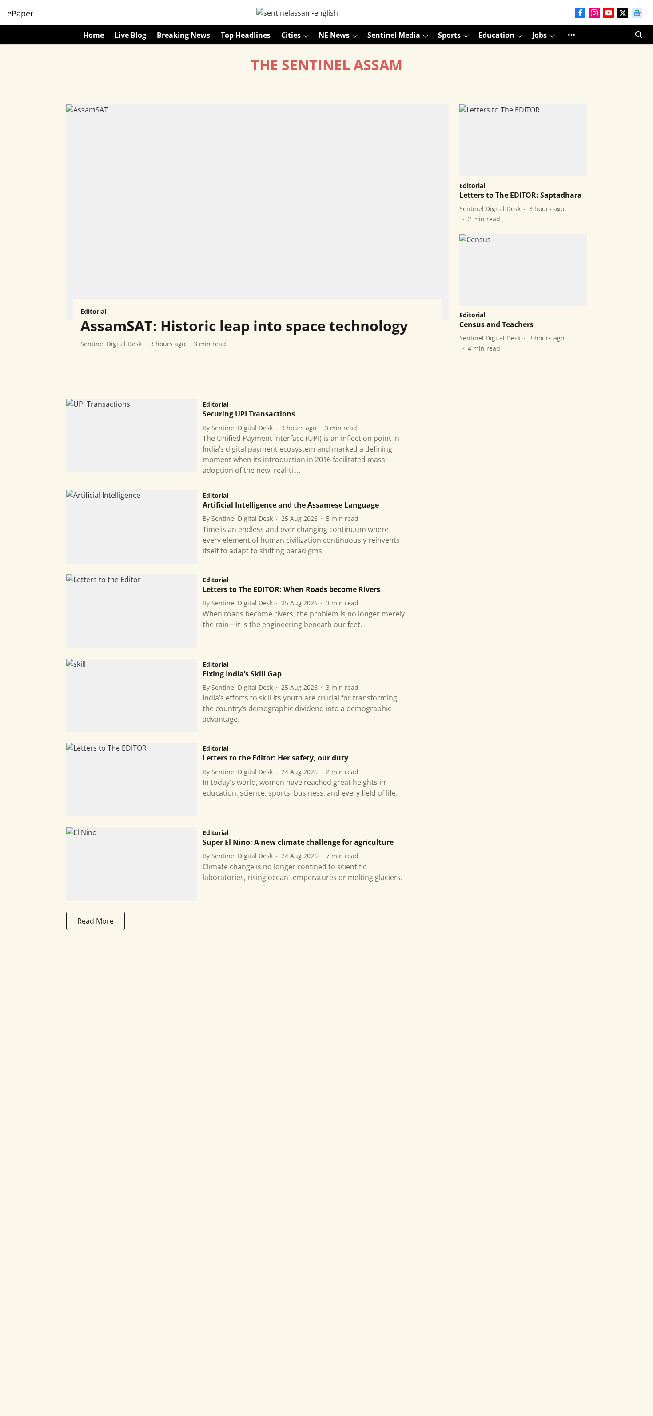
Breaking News (183, 35)
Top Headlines (246, 35)
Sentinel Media (393, 35)
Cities (291, 35)
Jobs (539, 35)
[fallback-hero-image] (257, 212)
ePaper (20, 13)
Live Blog (130, 35)
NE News (334, 35)
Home (93, 35)
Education (496, 35)
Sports (449, 35)
